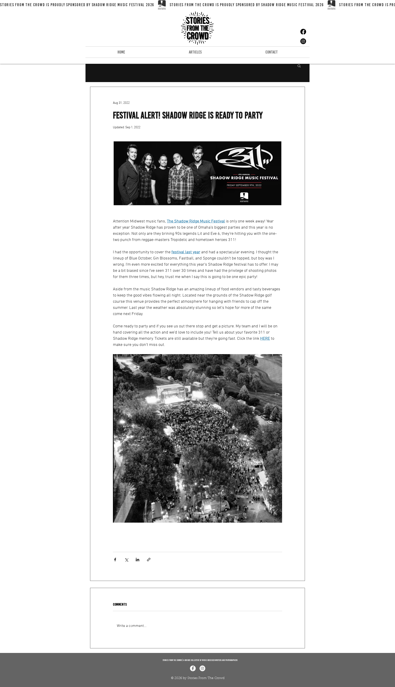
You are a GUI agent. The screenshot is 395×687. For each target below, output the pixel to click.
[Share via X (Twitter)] (126, 559)
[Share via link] (149, 559)
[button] (299, 65)
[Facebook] (303, 32)
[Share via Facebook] (115, 559)
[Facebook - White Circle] (193, 668)
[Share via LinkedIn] (137, 559)
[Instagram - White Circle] (202, 668)
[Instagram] (303, 41)
